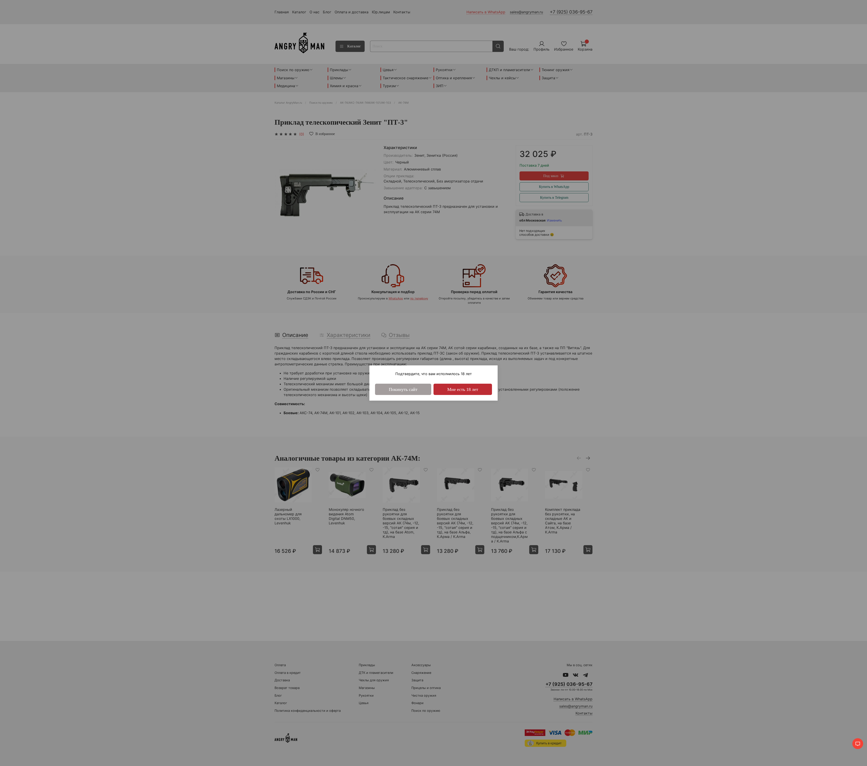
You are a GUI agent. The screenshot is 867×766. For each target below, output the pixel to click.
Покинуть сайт (403, 389)
